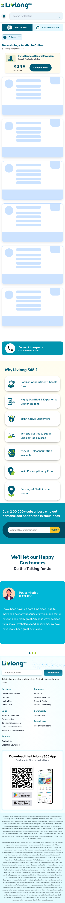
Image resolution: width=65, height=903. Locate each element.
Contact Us (7, 741)
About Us (38, 693)
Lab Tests (6, 697)
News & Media (40, 701)
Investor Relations (42, 697)
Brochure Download (11, 745)
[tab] (17, 27)
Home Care (7, 704)
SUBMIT (55, 530)
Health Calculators (42, 725)
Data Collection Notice (12, 726)
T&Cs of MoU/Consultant (13, 730)
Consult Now (40, 67)
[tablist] (32, 27)
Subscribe (53, 672)
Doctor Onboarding (42, 704)
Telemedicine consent (11, 723)
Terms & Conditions (10, 715)
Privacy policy (8, 719)
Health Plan (7, 701)
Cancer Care (39, 715)
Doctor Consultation (11, 693)
